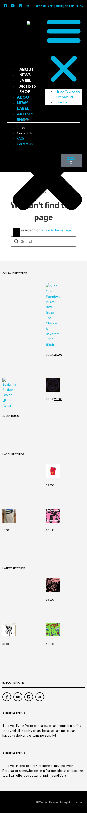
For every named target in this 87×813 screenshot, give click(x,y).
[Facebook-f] (6, 696)
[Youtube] (13, 5)
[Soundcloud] (28, 5)
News (25, 74)
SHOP (24, 91)
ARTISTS (27, 86)
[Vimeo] (20, 5)
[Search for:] (43, 241)
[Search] (16, 232)
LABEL (25, 80)
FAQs (21, 128)
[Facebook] (5, 5)
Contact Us (25, 133)
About (26, 69)
